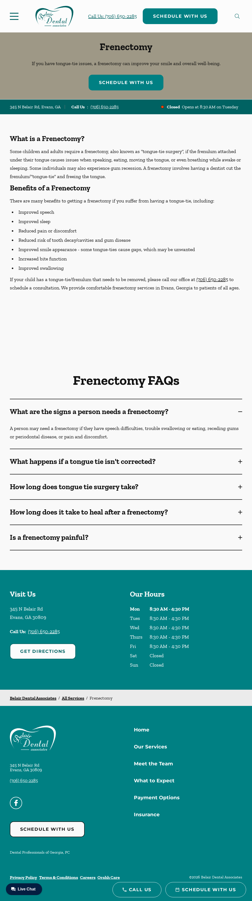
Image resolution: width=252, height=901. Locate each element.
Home (141, 730)
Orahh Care (108, 877)
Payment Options (157, 798)
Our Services (150, 747)
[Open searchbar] (237, 16)
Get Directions (42, 651)
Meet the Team (153, 764)
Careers (87, 877)
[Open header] (15, 16)
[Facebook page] (16, 803)
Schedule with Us (180, 16)
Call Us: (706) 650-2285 (112, 16)
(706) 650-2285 (105, 107)
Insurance (147, 814)
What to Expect (154, 781)
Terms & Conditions (58, 877)
